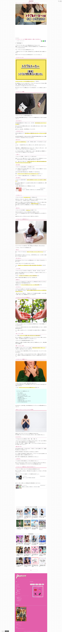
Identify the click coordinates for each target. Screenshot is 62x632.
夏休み (43, 584)
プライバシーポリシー (19, 625)
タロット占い (19, 589)
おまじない (18, 591)
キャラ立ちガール (32, 584)
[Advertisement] (31, 31)
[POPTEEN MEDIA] (31, 1)
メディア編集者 (17, 40)
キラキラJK (18, 593)
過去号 (17, 594)
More (31, 570)
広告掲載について (18, 624)
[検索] (59, 1)
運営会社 (17, 627)
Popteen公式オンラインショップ (20, 628)
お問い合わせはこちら (19, 622)
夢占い (18, 590)
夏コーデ (40, 584)
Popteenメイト (19, 600)
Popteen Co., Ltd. (30, 631)
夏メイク (37, 584)
